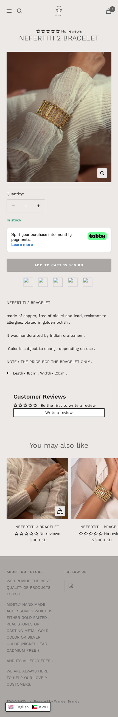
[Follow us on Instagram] (70, 586)
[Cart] (108, 11)
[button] (48, 31)
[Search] (19, 10)
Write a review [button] (59, 412)
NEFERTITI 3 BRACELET (37, 527)
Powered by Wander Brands (56, 701)
